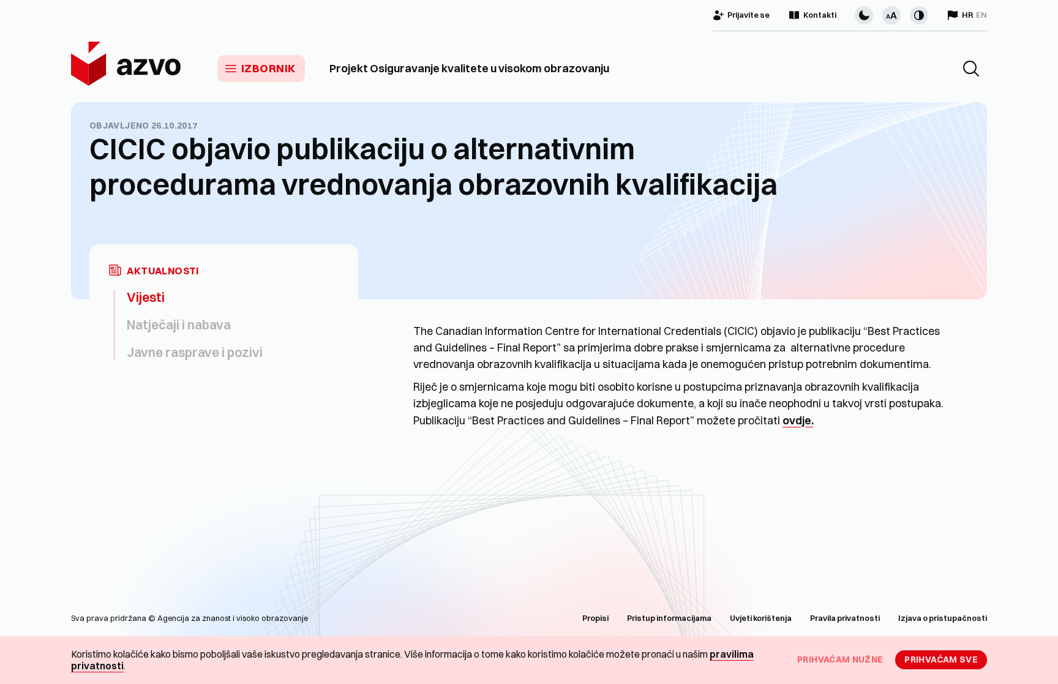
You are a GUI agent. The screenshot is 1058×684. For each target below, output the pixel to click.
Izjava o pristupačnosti (942, 618)
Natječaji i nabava (179, 325)
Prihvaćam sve (941, 659)
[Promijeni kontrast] (919, 15)
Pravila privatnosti (845, 618)
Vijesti (146, 297)
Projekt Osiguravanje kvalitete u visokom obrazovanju (469, 68)
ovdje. (798, 420)
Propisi (595, 618)
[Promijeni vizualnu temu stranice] (864, 15)
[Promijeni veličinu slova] (891, 15)
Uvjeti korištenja (761, 618)
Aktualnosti (163, 271)
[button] (971, 68)
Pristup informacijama (669, 618)
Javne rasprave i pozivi (195, 352)
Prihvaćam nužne (840, 659)
